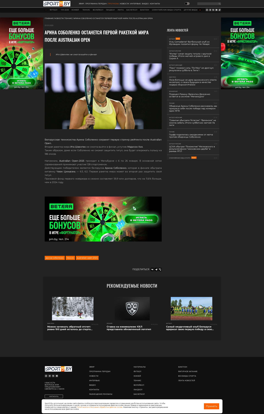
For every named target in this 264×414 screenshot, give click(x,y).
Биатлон (144, 10)
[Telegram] (156, 269)
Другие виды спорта (194, 10)
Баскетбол (131, 10)
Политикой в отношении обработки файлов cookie (99, 407)
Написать (53, 396)
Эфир (81, 4)
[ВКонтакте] (152, 269)
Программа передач (96, 4)
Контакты (155, 4)
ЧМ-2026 (65, 10)
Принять (211, 406)
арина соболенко (55, 258)
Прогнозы (113, 4)
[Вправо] (200, 10)
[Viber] (160, 269)
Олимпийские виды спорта (166, 10)
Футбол (53, 10)
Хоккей (75, 10)
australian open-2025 (87, 258)
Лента (121, 10)
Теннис (86, 10)
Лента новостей (186, 380)
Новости (124, 4)
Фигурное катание (188, 371)
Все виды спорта (187, 376)
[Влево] (46, 10)
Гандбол (110, 10)
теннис (70, 258)
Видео (145, 4)
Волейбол (98, 10)
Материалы (140, 367)
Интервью (135, 4)
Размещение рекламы (100, 394)
